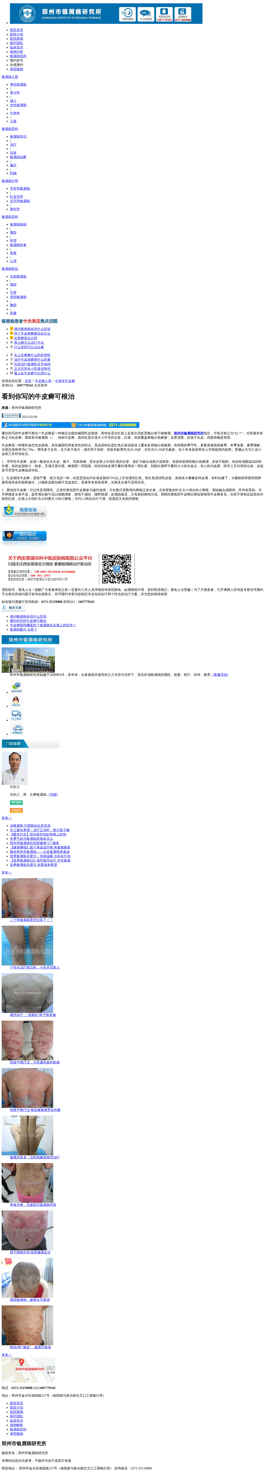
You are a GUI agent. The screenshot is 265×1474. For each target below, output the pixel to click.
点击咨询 (40, 385)
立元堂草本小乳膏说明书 (32, 368)
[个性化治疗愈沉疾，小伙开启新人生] (27, 964)
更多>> (7, 818)
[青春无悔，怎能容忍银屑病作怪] (27, 1201)
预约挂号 (16, 60)
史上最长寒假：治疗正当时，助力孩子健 (40, 830)
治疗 (13, 144)
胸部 (13, 305)
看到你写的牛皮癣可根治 (28, 621)
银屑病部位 (10, 269)
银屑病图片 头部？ (23, 629)
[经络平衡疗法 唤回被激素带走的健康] (27, 1107)
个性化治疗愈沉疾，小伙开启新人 (35, 967)
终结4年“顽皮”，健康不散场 (30, 1347)
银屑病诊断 (18, 157)
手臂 (13, 292)
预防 (13, 232)
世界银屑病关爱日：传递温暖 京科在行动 (40, 856)
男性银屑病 (18, 84)
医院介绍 (16, 34)
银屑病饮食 (18, 245)
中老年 (15, 113)
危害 (13, 253)
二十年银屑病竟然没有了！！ (31, 920)
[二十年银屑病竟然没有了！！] (27, 917)
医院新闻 (16, 38)
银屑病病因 (18, 224)
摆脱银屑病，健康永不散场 (30, 1300)
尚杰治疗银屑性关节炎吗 (32, 364)
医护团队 (16, 43)
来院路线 (16, 69)
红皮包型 (16, 196)
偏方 (13, 165)
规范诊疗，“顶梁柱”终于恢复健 (33, 1015)
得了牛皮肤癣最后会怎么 (32, 333)
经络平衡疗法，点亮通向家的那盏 (35, 1062)
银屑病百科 (18, 56)
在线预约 (16, 65)
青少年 (15, 92)
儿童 (13, 121)
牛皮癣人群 (43, 381)
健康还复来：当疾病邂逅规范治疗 (35, 1157)
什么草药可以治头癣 (29, 347)
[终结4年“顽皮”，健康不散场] (27, 1344)
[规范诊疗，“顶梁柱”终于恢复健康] (27, 1012)
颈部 (13, 284)
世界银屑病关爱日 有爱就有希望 (33, 865)
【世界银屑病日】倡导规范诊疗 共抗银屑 (40, 860)
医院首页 (16, 30)
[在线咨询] (11, 417)
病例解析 (16, 1425)
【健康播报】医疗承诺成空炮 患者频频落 (40, 847)
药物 (13, 173)
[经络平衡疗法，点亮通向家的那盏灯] (27, 1059)
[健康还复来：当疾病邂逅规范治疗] (27, 1154)
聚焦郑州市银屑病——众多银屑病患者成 (40, 852)
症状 (13, 152)
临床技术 (16, 47)
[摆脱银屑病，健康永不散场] (27, 1296)
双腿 (13, 313)
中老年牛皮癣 (65, 381)
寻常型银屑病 (20, 188)
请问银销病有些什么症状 (32, 329)
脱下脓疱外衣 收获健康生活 (30, 1252)
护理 (13, 240)
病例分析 (16, 51)
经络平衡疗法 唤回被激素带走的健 (35, 1110)
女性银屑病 (18, 105)
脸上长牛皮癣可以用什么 (32, 373)
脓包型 (15, 209)
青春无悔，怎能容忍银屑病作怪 (33, 1205)
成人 (13, 100)
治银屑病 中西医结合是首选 (30, 825)
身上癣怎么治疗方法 (29, 342)
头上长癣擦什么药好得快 (32, 355)
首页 (28, 381)
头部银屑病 (18, 276)
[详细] (53, 794)
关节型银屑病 (20, 201)
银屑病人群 (10, 77)
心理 (13, 261)
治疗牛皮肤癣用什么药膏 (32, 359)
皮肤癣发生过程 (25, 338)
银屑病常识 (18, 136)
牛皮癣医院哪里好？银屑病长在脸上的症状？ (43, 625)
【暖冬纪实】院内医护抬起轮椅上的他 (38, 834)
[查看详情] (220, 674)
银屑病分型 (10, 181)
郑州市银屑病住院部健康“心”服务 (34, 843)
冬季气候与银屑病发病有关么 (31, 838)
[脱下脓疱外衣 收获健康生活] (27, 1249)
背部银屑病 (18, 297)
